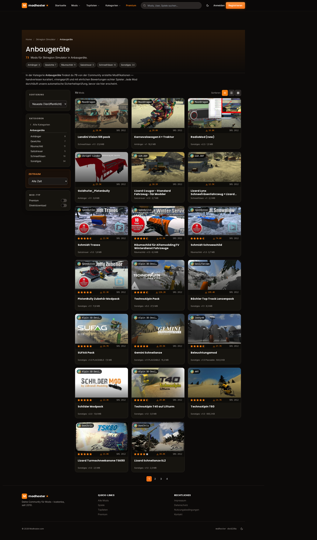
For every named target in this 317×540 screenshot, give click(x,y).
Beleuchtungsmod (204, 353)
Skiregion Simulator (45, 39)
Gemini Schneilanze (148, 353)
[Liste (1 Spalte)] (225, 93)
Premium (131, 5)
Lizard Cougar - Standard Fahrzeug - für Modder (152, 192)
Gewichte (50, 65)
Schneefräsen (107, 65)
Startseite (60, 5)
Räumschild (68, 65)
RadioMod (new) (202, 137)
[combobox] (171, 5)
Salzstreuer (87, 65)
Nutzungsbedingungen (186, 509)
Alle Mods (103, 500)
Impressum (180, 500)
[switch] (64, 200)
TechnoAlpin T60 (202, 406)
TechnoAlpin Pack (146, 299)
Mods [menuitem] (74, 5)
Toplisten (103, 509)
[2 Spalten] (231, 93)
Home (29, 39)
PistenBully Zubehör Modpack (99, 299)
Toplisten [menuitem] (91, 5)
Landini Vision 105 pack (94, 137)
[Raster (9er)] (238, 93)
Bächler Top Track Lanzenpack (212, 299)
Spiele (101, 505)
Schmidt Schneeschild (206, 245)
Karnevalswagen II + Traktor (154, 137)
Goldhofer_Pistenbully (94, 191)
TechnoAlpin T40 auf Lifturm (154, 406)
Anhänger (34, 65)
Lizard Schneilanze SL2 (150, 460)
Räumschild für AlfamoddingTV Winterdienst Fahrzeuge (156, 246)
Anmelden (219, 5)
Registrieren (235, 5)
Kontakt (178, 514)
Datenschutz (181, 505)
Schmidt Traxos (89, 245)
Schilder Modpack (90, 406)
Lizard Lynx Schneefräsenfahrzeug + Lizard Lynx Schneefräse (213, 192)
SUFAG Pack (86, 353)
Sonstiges (128, 65)
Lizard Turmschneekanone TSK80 (101, 460)
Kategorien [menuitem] (112, 5)
